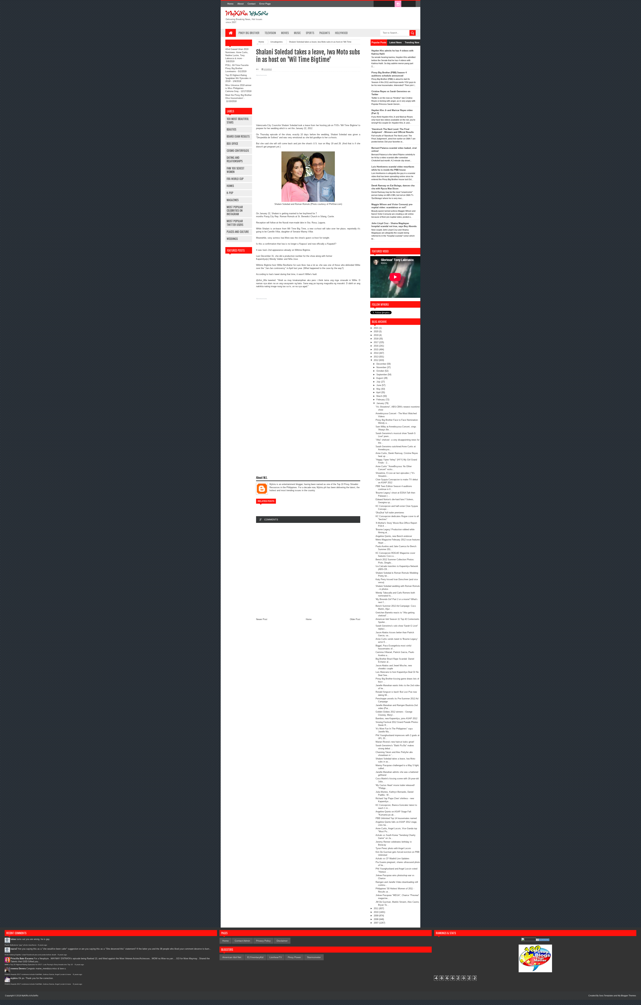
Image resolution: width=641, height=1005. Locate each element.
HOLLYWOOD (341, 33)
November (381, 367)
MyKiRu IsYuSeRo (30, 995)
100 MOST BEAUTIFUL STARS (238, 120)
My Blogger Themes (627, 995)
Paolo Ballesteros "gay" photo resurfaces (20, 945)
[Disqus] (308, 570)
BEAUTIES (231, 129)
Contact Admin (242, 940)
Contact (251, 4)
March (379, 396)
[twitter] (384, 4)
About (240, 4)
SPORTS (310, 33)
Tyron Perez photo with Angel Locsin (393, 848)
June (379, 385)
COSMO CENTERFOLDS (238, 151)
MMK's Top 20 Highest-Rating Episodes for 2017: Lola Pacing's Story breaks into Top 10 (39, 964)
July (378, 381)
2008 (376, 919)
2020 (376, 331)
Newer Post (261, 619)
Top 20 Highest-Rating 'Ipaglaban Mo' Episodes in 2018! (238, 78)
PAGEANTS (324, 33)
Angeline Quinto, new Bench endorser (394, 536)
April (378, 392)
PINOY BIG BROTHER (249, 33)
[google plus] (412, 4)
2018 (376, 338)
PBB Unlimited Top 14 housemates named (396, 818)
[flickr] (391, 4)
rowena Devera (18, 968)
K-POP (230, 193)
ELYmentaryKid (255, 957)
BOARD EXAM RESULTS (238, 136)
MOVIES (285, 33)
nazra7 (14, 949)
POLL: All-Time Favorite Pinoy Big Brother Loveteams (237, 68)
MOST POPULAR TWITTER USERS (235, 223)
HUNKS (230, 186)
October (380, 371)
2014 (376, 353)
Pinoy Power (294, 957)
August (380, 378)
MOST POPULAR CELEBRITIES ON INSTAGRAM (235, 210)
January (380, 403)
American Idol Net (231, 957)
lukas (13, 939)
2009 (376, 915)
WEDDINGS (232, 239)
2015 (376, 349)
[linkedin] (405, 4)
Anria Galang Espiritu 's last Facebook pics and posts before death (30, 955)
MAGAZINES (233, 200)
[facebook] (377, 4)
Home (230, 4)
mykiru (14, 978)
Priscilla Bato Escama (22, 958)
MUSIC (297, 33)
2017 (376, 342)
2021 (376, 328)
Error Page (265, 4)
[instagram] (398, 4)
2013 (376, 356)
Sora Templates (606, 995)
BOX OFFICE (232, 144)
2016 (376, 346)
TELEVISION (270, 33)
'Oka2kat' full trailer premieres (390, 512)
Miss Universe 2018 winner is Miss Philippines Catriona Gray (238, 88)
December (381, 364)
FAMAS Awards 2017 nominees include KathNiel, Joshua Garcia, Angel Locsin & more (38, 974)
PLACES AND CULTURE (238, 232)
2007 (376, 923)
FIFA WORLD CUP (235, 179)
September (382, 374)
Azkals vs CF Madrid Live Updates (392, 858)
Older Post (355, 619)
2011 (376, 908)
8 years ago (42, 945)
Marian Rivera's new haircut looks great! (395, 742)
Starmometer (314, 957)
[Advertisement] (308, 100)
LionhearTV (275, 957)
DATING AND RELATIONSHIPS (235, 159)
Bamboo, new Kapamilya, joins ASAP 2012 (396, 718)
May (378, 389)
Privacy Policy (263, 940)
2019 (376, 335)
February (381, 399)
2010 (376, 912)
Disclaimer (282, 940)
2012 (376, 360)
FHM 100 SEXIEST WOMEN (235, 170)
